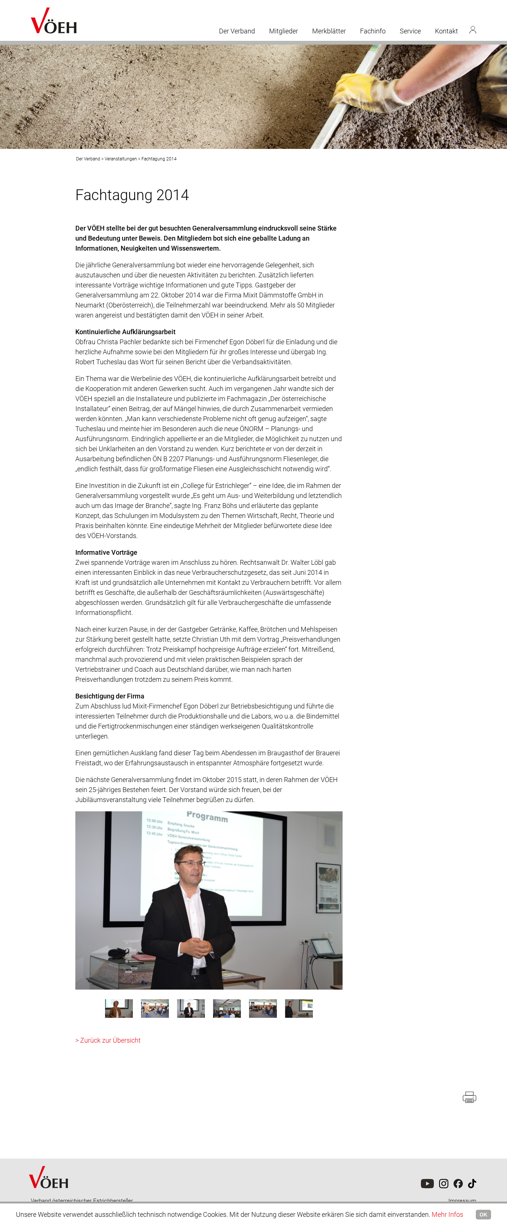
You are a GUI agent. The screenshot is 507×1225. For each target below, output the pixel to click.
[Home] (49, 1195)
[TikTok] (458, 1186)
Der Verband (237, 31)
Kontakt (446, 31)
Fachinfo (373, 31)
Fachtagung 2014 (159, 159)
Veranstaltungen (121, 159)
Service (410, 31)
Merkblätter (329, 31)
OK (483, 1215)
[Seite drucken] (469, 1101)
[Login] (473, 29)
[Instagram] (443, 1186)
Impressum (462, 1201)
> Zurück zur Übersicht (108, 1040)
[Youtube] (427, 1186)
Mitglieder (283, 31)
